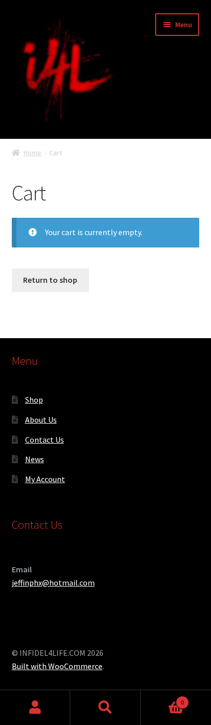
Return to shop (50, 280)
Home (32, 152)
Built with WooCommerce (57, 666)
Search (105, 707)
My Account (45, 479)
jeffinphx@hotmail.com (53, 582)
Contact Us (44, 439)
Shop (34, 400)
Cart (162, 698)
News (34, 459)
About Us (41, 420)
